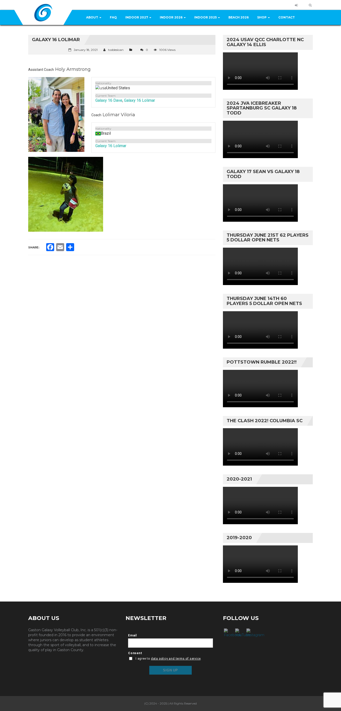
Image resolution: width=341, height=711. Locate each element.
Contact (286, 17)
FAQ (113, 17)
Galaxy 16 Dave (108, 100)
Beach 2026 (238, 17)
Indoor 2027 (137, 17)
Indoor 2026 (171, 17)
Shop (262, 17)
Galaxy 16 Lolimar (139, 100)
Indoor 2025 (205, 17)
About (92, 17)
